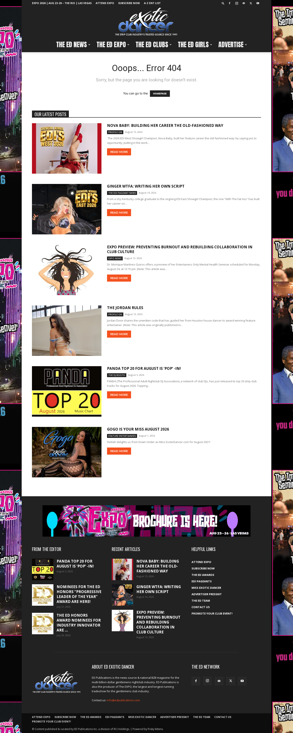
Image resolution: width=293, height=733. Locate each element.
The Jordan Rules (125, 307)
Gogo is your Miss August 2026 (138, 429)
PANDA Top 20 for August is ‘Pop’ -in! (144, 368)
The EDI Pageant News (122, 192)
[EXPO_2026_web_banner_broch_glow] (146, 521)
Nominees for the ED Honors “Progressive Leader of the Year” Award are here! (79, 594)
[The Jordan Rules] (66, 330)
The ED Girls (193, 44)
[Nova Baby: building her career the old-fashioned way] (66, 148)
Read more (119, 151)
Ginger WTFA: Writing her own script (145, 186)
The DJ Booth (116, 375)
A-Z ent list (152, 3)
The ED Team (201, 600)
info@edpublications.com (123, 700)
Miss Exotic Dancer (206, 588)
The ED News (71, 44)
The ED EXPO (111, 44)
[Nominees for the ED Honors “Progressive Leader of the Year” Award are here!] (42, 595)
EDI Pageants (202, 581)
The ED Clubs (152, 44)
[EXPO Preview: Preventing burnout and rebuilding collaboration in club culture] (66, 270)
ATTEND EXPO (105, 3)
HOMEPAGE (160, 93)
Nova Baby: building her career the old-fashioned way (165, 125)
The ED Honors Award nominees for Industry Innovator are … (79, 623)
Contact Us (201, 607)
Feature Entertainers (122, 435)
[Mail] (243, 3)
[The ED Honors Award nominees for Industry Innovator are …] (42, 623)
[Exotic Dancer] (146, 21)
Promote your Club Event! (212, 613)
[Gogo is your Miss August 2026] (66, 452)
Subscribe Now (129, 3)
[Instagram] (236, 3)
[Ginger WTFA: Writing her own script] (66, 209)
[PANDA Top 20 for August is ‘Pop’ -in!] (66, 391)
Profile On (115, 132)
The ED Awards (203, 575)
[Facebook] (229, 3)
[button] (223, 3)
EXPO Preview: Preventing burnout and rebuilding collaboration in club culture (179, 249)
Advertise (230, 44)
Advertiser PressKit (207, 594)
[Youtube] (258, 3)
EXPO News (114, 258)
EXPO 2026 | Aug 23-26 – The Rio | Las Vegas (62, 3)
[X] (251, 3)
